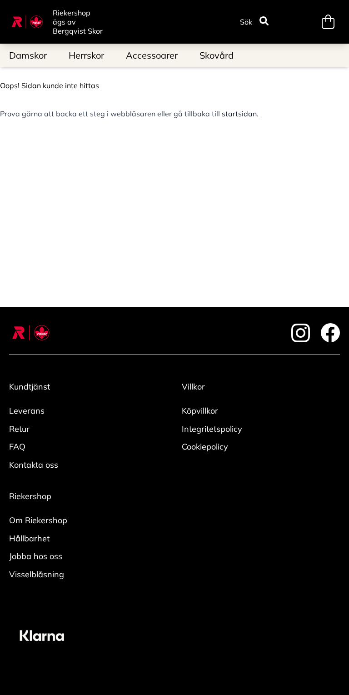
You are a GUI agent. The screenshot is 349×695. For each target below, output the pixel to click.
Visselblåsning (36, 574)
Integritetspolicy (212, 429)
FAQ (17, 446)
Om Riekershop (38, 520)
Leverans (27, 410)
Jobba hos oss (35, 556)
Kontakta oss (33, 465)
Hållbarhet (29, 538)
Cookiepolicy (205, 446)
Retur (19, 429)
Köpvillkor (200, 410)
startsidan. (240, 113)
